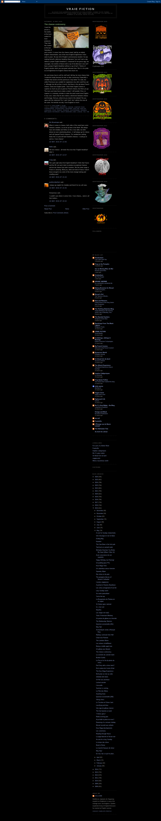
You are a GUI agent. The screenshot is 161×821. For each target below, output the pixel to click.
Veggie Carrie (99, 393)
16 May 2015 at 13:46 (58, 142)
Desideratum (99, 258)
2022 (96, 488)
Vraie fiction (80, 9)
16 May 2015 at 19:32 (58, 201)
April (98, 757)
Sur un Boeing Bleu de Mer (104, 269)
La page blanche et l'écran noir (105, 736)
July (98, 525)
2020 (96, 494)
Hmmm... (97, 401)
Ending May (100, 538)
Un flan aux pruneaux (103, 679)
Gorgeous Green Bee (101, 319)
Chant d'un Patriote (102, 637)
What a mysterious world (100, 461)
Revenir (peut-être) (100, 270)
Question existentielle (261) (104, 624)
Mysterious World (101, 352)
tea (84, 111)
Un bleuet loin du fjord (102, 359)
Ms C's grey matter (99, 453)
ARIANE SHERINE (101, 281)
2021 (96, 491)
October (99, 516)
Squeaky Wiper (101, 571)
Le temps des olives (102, 742)
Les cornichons (101, 731)
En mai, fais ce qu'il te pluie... (105, 754)
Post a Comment (49, 206)
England (76, 108)
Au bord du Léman (101, 432)
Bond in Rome (100, 745)
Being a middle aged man (104, 646)
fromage (66, 110)
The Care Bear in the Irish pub (105, 544)
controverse (49, 108)
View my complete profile (102, 811)
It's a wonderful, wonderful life (103, 283)
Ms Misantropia (54, 122)
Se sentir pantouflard (102, 593)
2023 (96, 485)
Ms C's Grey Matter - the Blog (105, 405)
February (100, 763)
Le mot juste (98, 375)
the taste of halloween (101, 413)
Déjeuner (68, 108)
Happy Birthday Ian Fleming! (105, 560)
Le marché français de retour (105, 748)
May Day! (99, 751)
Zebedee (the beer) (102, 677)
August (99, 522)
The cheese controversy (103, 652)
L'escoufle (99, 685)
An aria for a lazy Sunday (104, 739)
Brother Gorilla (100, 657)
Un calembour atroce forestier (105, 568)
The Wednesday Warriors (104, 621)
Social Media (99, 333)
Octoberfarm (99, 275)
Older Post (85, 209)
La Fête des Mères (102, 691)
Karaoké (98, 541)
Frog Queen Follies (101, 380)
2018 (96, 499)
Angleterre (54, 107)
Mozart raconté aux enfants (104, 725)
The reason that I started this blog (105, 381)
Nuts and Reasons (101, 300)
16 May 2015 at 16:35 (58, 188)
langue (79, 111)
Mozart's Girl (99, 294)
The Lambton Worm (102, 640)
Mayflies (98, 610)
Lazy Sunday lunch (102, 590)
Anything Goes (100, 694)
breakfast (63, 107)
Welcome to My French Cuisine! (104, 348)
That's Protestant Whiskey (104, 615)
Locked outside (101, 682)
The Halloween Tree (101, 429)
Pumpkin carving (100, 354)
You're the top (100, 596)
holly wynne (99, 386)
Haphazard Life (100, 399)
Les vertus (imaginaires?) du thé (106, 588)
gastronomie (75, 110)
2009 (96, 783)
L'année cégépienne (102, 582)
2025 (96, 479)
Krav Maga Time (101, 566)
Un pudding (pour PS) (103, 563)
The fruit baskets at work (104, 711)
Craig (51, 160)
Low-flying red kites (102, 705)
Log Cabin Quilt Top (101, 259)
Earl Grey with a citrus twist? (105, 665)
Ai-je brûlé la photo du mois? (105, 719)
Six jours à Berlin (100, 361)
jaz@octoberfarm (54, 182)
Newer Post (48, 209)
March (99, 760)
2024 (96, 482)
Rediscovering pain (102, 716)
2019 (96, 496)
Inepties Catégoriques (102, 373)
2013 (96, 772)
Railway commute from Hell (104, 635)
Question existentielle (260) (104, 697)
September (100, 519)
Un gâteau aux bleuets (103, 649)
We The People (99, 277)
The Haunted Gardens (102, 317)
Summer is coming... (102, 688)
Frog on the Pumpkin (102, 264)
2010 (96, 781)
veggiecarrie (96, 458)
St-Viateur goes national (103, 604)
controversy (60, 108)
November (100, 513)
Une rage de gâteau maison (104, 708)
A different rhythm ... (100, 290)
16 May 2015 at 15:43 (58, 177)
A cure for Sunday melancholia (105, 533)
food (54, 110)
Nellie (51, 147)
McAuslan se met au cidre (104, 674)
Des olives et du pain (102, 574)
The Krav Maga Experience (104, 671)
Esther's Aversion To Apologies (104, 341)
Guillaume (98, 795)
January (99, 766)
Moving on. (98, 388)
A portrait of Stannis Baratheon (106, 585)
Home (67, 209)
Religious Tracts (99, 327)
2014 (96, 769)
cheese (70, 107)
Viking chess (100, 699)
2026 (96, 477)
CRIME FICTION (100, 331)
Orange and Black (101, 412)
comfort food (79, 107)
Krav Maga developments (104, 728)
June (98, 527)
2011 (96, 778)
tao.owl (97, 418)
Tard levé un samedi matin (104, 547)
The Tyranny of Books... (102, 296)
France (59, 110)
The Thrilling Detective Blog (104, 309)
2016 (96, 505)
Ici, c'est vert (100, 607)
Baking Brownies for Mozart (104, 288)
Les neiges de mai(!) (102, 613)
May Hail (99, 627)
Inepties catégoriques (99, 451)
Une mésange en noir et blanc (105, 536)
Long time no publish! (101, 407)
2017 (96, 502)
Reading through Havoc (103, 734)
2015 (96, 508)
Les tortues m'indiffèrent (103, 643)
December (100, 510)
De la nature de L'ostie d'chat (105, 668)
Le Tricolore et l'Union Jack (104, 702)
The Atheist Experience (103, 365)
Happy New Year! (100, 394)
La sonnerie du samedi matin (105, 655)
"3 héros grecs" (101, 714)
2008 (96, 786)
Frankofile (98, 421)
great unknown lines (68, 111)
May (98, 530)
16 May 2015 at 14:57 (58, 155)
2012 (96, 775)
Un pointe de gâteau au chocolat (106, 618)
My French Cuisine (101, 346)
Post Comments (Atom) (60, 213)
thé (88, 111)
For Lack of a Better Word (101, 446)
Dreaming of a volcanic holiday (106, 722)
